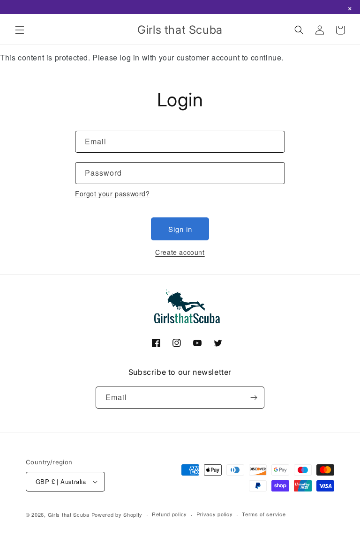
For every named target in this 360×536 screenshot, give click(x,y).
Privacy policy (214, 514)
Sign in (180, 229)
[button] (19, 30)
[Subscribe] (253, 398)
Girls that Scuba (69, 514)
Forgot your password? (112, 193)
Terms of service (263, 514)
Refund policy (169, 514)
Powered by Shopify (117, 514)
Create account (179, 252)
